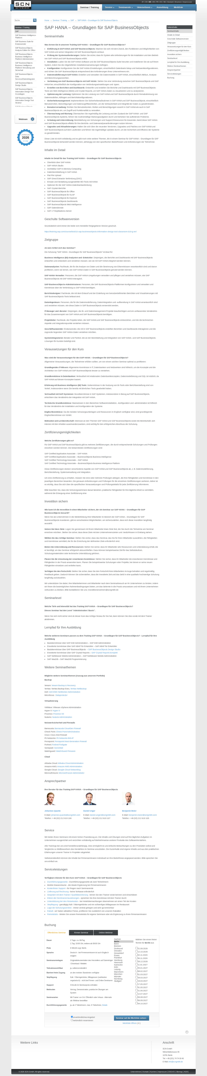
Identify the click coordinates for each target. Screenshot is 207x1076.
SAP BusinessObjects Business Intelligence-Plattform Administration (24, 56)
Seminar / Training (89, 7)
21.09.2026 (143, 948)
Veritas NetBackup (78, 689)
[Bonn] (123, 944)
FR (157, 2)
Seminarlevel (172, 58)
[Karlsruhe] (123, 965)
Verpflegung (52, 904)
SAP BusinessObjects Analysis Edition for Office (25, 49)
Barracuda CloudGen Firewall (68, 728)
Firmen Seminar (81, 932)
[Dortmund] (123, 948)
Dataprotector (61, 695)
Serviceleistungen (174, 74)
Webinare (26, 119)
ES (161, 2)
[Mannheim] (123, 972)
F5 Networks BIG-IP (65, 738)
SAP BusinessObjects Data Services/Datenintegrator (25, 76)
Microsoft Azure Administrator (71, 773)
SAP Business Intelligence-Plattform (25, 36)
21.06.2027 (143, 990)
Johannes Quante (53, 811)
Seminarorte (125, 7)
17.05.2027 (143, 984)
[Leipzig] (123, 969)
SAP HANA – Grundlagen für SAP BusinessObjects (98, 20)
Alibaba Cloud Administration (70, 763)
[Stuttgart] (123, 981)
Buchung (170, 78)
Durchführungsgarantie (57, 882)
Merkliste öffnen (130, 1023)
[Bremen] (123, 946)
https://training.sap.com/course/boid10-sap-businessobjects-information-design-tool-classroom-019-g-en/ (91, 231)
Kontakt (170, 2)
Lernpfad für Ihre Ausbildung (178, 62)
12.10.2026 (143, 952)
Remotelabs (52, 914)
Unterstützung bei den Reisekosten (63, 901)
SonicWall (58, 748)
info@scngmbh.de (176, 1061)
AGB (186, 1072)
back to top (186, 1032)
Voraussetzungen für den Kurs (179, 47)
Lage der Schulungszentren (59, 908)
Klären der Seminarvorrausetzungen (63, 898)
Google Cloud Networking (69, 770)
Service (108, 7)
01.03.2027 (143, 974)
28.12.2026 (143, 961)
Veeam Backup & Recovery (64, 685)
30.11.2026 (143, 958)
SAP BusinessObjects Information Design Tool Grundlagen (24, 91)
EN (154, 2)
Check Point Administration (68, 732)
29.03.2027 (143, 978)
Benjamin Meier (129, 811)
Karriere (153, 1072)
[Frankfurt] (123, 958)
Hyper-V (56, 710)
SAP (17, 31)
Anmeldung (162, 7)
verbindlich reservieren (83, 1020)
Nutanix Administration (62, 717)
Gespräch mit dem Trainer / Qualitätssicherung (67, 895)
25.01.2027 (143, 968)
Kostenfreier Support (56, 888)
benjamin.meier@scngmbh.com (143, 815)
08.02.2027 (143, 971)
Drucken (178, 2)
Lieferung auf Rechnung (58, 891)
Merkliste (178, 7)
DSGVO (171, 1072)
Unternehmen (144, 7)
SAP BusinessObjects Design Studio (24, 84)
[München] (123, 974)
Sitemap (179, 1072)
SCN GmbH (22, 5)
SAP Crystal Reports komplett (104, 653)
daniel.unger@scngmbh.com (102, 815)
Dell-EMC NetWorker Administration (64, 692)
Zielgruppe (171, 43)
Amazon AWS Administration (69, 766)
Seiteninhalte (172, 27)
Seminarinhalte (173, 31)
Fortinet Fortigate (59, 744)
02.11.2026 (143, 955)
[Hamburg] (123, 960)
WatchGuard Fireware (65, 751)
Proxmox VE (58, 714)
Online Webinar (106, 932)
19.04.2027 (143, 981)
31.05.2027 (143, 987)
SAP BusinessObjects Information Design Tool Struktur (24, 100)
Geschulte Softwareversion (178, 39)
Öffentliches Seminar (56, 932)
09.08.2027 (143, 997)
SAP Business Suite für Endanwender (24, 43)
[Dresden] (123, 951)
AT (143, 2)
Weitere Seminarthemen (176, 66)
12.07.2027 (143, 994)
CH (146, 2)
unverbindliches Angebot (84, 1017)
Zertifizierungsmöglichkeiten (178, 50)
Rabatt (50, 911)
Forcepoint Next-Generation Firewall (71, 741)
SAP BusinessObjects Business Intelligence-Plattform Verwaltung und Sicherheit (25, 66)
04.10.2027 (143, 1003)
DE (150, 2)
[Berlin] (123, 941)
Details (104, 1005)
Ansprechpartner (173, 70)
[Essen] (123, 955)
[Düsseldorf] (123, 953)
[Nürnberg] (123, 979)
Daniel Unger (89, 811)
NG (165, 2)
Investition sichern (174, 54)
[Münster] (123, 976)
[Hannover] (123, 962)
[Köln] (123, 967)
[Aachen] (123, 939)
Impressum (187, 2)
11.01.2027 (143, 965)
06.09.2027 (143, 1000)
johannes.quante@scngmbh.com (65, 815)
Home (47, 20)
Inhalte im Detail (173, 35)
